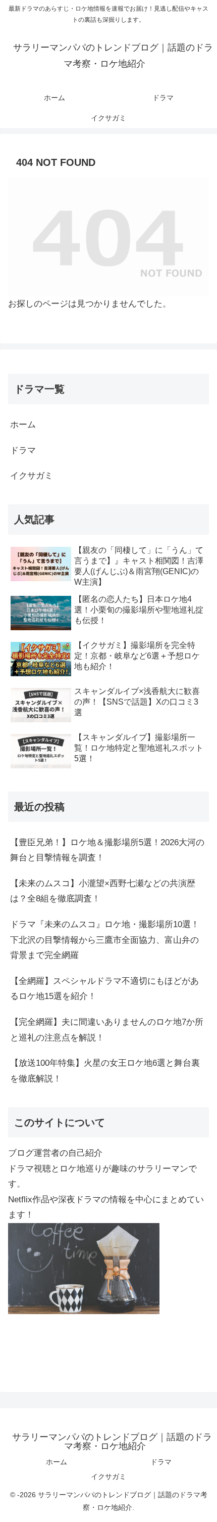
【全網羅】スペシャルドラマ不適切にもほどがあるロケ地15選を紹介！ (104, 989)
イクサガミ (31, 476)
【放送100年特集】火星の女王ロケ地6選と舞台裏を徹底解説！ (105, 1070)
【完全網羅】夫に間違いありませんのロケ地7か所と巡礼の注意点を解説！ (106, 1029)
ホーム (23, 424)
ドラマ (23, 450)
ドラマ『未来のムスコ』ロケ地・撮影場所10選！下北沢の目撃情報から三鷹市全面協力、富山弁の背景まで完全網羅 (104, 940)
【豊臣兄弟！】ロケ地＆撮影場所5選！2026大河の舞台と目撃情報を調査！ (107, 850)
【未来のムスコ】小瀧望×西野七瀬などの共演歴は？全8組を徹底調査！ (102, 891)
